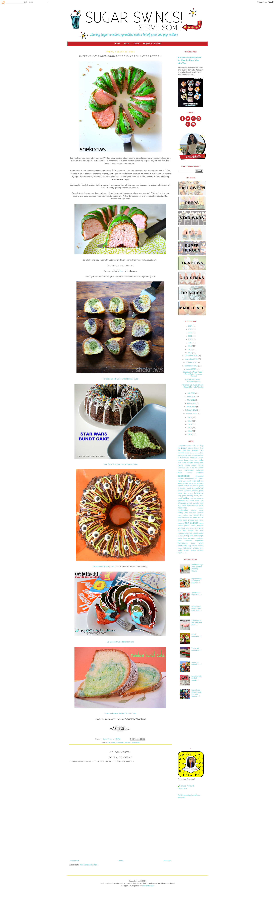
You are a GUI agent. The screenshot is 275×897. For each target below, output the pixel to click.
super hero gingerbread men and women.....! (196, 693)
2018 (190, 346)
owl (202, 517)
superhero (199, 541)
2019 (190, 343)
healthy (190, 496)
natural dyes (198, 515)
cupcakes (184, 475)
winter (180, 550)
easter (180, 481)
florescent (200, 483)
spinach (195, 533)
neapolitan (181, 517)
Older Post (167, 861)
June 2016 (191, 397)
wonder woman (190, 550)
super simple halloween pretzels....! (196, 581)
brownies (193, 458)
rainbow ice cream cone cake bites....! (196, 609)
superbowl (188, 540)
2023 (190, 329)
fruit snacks (194, 486)
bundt (108, 742)
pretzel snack (189, 526)
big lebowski (195, 455)
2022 (190, 333)
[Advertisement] (120, 841)
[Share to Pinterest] (143, 739)
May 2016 (191, 400)
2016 (190, 353)
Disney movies (187, 448)
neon (187, 517)
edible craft (195, 481)
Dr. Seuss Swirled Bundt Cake (120, 642)
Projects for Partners (152, 43)
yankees (200, 550)
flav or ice (192, 483)
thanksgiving (182, 543)
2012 (190, 428)
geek (189, 488)
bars (201, 450)
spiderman (188, 533)
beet (189, 455)
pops (201, 523)
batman (187, 453)
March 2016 (191, 407)
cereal (201, 468)
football (186, 486)
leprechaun (191, 505)
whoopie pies (198, 548)
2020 (190, 339)
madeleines (182, 508)
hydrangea (181, 500)
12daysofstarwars (184, 446)
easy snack (187, 481)
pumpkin (200, 526)
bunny (186, 460)
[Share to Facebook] (140, 739)
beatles (197, 453)
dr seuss (199, 479)
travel (193, 543)
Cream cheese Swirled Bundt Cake (120, 713)
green (201, 491)
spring (201, 533)
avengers (195, 450)
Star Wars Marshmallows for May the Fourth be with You (189, 60)
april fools (186, 450)
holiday (185, 498)
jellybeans (182, 503)
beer (201, 453)
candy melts (184, 465)
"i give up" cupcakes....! (196, 649)
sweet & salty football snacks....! (196, 678)
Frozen (196, 448)
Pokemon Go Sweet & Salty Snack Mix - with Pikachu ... (192, 387)
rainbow (181, 528)
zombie (184, 553)
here (122, 271)
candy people (197, 465)
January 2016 (191, 413)
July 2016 (191, 393)
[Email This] (131, 739)
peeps (191, 520)
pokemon (181, 523)
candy (190, 462)
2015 (190, 418)
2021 (190, 336)
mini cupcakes (190, 512)
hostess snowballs (196, 498)
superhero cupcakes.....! (196, 663)
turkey (201, 543)
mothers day (187, 515)
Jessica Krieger (148, 886)
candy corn (198, 463)
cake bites (182, 463)
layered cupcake (193, 503)
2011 (190, 431)
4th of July (197, 445)
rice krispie (188, 531)
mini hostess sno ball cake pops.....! (196, 622)
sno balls (199, 531)
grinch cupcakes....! (196, 635)
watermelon (136, 742)
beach (192, 453)
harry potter (182, 496)
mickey (180, 513)
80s (179, 448)
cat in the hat (191, 468)
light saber (199, 505)
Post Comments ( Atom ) (89, 865)
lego (201, 503)
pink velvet (199, 520)
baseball (181, 453)
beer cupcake (182, 455)
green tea (182, 493)
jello (202, 500)
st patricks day (183, 536)
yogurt (180, 553)
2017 (190, 350)
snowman (181, 533)
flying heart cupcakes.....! (196, 594)
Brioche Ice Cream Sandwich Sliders (193, 380)
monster (200, 512)
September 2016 (191, 366)
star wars (194, 535)
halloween (198, 493)
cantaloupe (181, 468)
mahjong (200, 508)
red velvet (190, 528)
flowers (180, 486)
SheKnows (120, 742)
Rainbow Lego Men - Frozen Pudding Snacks (197, 568)
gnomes (180, 491)
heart (180, 498)
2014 (190, 421)
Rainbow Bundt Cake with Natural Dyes (120, 379)
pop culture (191, 522)
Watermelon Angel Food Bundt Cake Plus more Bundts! (192, 374)
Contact (136, 43)
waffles (194, 545)
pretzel (180, 526)
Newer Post (74, 861)
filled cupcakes (183, 483)
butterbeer (194, 460)
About (126, 43)
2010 (190, 434)
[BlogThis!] (134, 739)
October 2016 (191, 362)
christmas (189, 470)
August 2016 (191, 369)
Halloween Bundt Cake (104, 567)
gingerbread (197, 488)
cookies (200, 473)
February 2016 (191, 410)
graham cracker (191, 491)
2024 (190, 326)
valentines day (184, 545)
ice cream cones (193, 500)
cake (113, 742)
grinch (190, 493)
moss (179, 515)
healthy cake (198, 496)
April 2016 (191, 403)
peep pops (182, 520)
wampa (200, 545)
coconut (189, 473)
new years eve (195, 518)
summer (128, 742)
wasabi (180, 548)
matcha (193, 510)
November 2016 (191, 359)
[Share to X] (137, 739)
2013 (190, 424)
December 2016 (191, 356)
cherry (180, 470)
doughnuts (189, 479)
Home (117, 43)
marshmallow (183, 510)
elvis (202, 481)
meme (201, 510)
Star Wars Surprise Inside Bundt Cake (120, 464)
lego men (182, 505)
